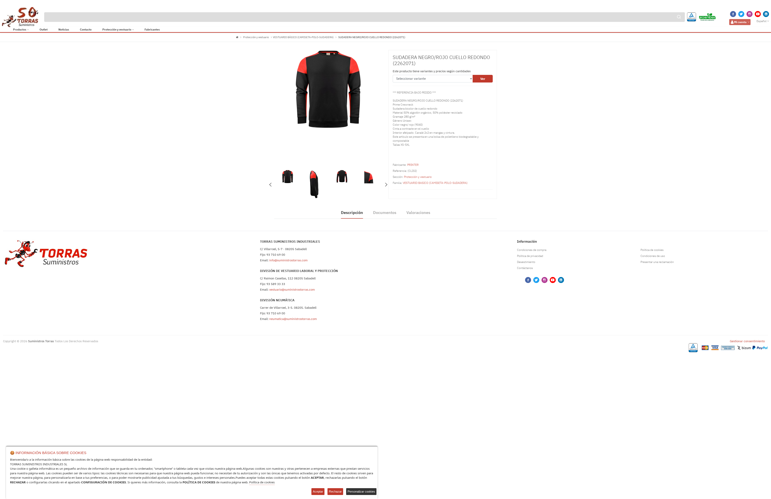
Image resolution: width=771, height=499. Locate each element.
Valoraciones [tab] (418, 212)
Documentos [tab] (384, 212)
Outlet (44, 29)
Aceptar (318, 491)
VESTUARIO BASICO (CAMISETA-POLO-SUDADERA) (435, 183)
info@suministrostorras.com (288, 260)
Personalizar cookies (361, 491)
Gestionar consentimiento (747, 341)
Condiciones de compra (531, 250)
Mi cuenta (740, 22)
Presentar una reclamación (657, 262)
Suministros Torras (41, 341)
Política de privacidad (530, 256)
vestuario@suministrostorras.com (292, 289)
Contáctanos (525, 268)
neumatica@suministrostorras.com (293, 319)
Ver (482, 79)
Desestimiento (526, 262)
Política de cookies (652, 250)
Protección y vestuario (116, 29)
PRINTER (413, 165)
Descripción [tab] (352, 212)
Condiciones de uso (652, 256)
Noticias (63, 29)
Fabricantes (152, 29)
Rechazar (335, 491)
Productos (19, 29)
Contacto (86, 29)
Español (762, 21)
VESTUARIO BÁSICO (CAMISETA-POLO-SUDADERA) (303, 37)
